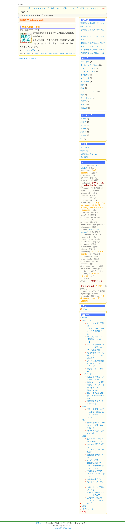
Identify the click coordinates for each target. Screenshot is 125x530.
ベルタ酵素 (85, 81)
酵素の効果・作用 (31, 27)
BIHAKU (99, 286)
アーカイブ (73, 8)
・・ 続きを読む (29, 50)
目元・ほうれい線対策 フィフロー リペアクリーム (96, 395)
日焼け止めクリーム (88, 154)
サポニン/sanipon (87, 166)
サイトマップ (92, 8)
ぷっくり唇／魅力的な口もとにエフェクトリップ (95, 363)
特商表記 (58, 528)
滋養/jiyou (95, 296)
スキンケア (85, 62)
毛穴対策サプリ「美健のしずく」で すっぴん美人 (95, 355)
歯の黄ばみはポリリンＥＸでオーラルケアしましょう (95, 465)
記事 (85, 309)
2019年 (83, 119)
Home (22, 8)
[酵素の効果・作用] (26, 37)
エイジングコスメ (87, 71)
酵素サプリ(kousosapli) (67, 53)
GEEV (93, 291)
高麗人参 (84, 108)
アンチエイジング (87, 68)
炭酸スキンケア (93, 390)
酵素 (28, 53)
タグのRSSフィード (27, 58)
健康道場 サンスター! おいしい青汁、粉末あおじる (96, 425)
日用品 (83, 101)
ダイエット (85, 78)
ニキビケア (85, 75)
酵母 (82, 88)
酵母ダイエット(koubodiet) (92, 184)
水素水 (83, 104)
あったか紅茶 (92, 460)
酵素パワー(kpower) (41, 53)
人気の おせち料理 (94, 479)
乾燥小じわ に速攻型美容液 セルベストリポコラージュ (95, 385)
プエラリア (85, 147)
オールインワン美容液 (89, 65)
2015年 (83, 132)
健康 (82, 95)
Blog (102, 8)
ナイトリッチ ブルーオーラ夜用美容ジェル (95, 331)
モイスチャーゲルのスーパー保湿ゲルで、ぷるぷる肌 (95, 347)
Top (69, 528)
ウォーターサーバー (88, 91)
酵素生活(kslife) (54, 53)
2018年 (83, 122)
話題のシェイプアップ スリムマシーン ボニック (96, 473)
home (28, 15)
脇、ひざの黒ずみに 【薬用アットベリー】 (95, 339)
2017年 (83, 125)
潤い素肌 (84, 157)
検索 (82, 8)
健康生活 (84, 151)
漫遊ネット (40, 523)
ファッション (85, 98)
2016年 (83, 129)
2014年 (83, 135)
